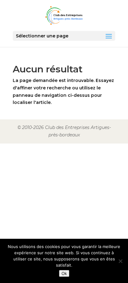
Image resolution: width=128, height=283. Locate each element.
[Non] (120, 261)
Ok (64, 273)
